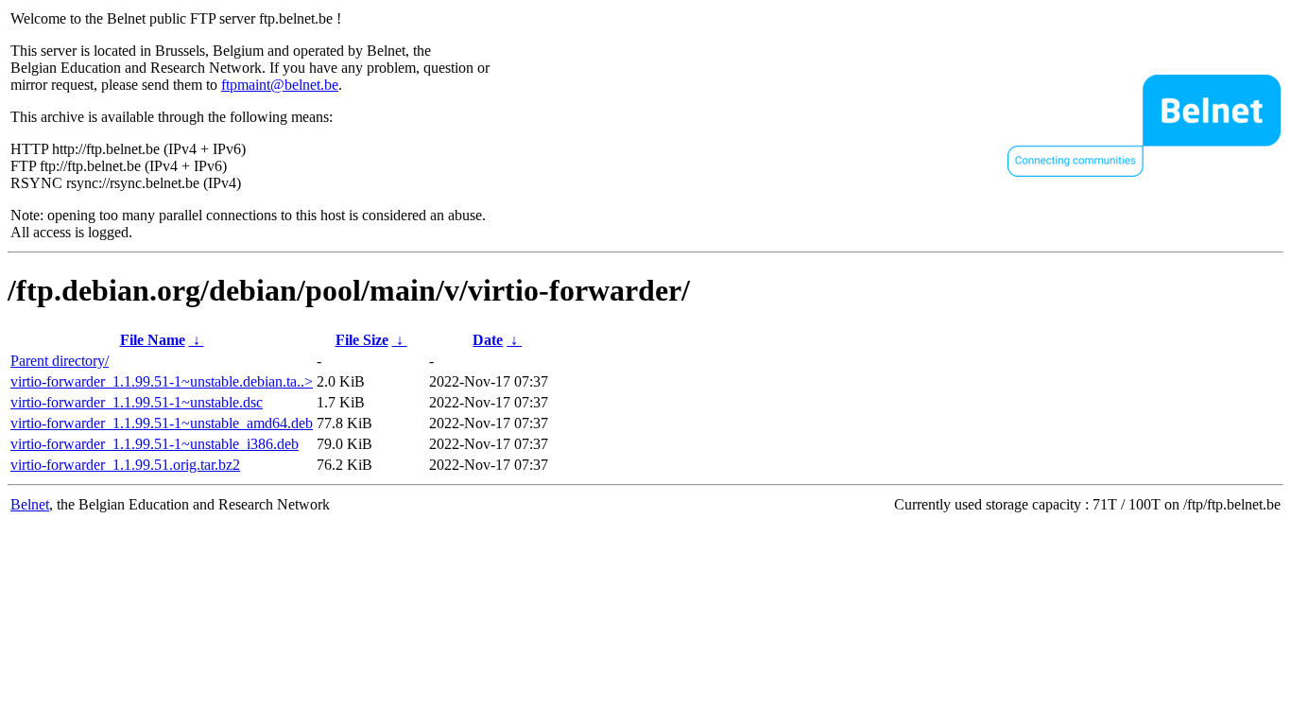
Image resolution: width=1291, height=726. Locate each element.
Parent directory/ (59, 361)
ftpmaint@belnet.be (279, 85)
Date (488, 340)
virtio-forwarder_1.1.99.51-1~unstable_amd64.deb (161, 423)
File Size (362, 340)
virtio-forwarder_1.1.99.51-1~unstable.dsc (136, 402)
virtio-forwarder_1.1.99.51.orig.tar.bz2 (125, 465)
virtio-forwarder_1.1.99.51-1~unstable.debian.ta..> (161, 381)
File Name (152, 340)
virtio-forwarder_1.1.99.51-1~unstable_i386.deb (154, 444)
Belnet (29, 504)
